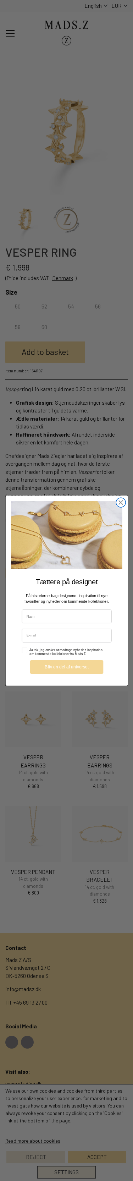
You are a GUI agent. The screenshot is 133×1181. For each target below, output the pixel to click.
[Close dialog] (121, 502)
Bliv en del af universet (66, 667)
